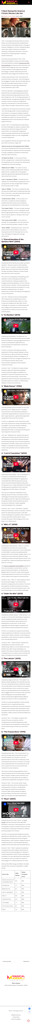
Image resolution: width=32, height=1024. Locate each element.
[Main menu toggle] (29, 2)
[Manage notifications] (28, 1021)
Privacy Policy (16, 1017)
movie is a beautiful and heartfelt (13, 566)
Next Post (26, 961)
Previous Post (6, 961)
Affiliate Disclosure (16, 1015)
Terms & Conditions (16, 1019)
